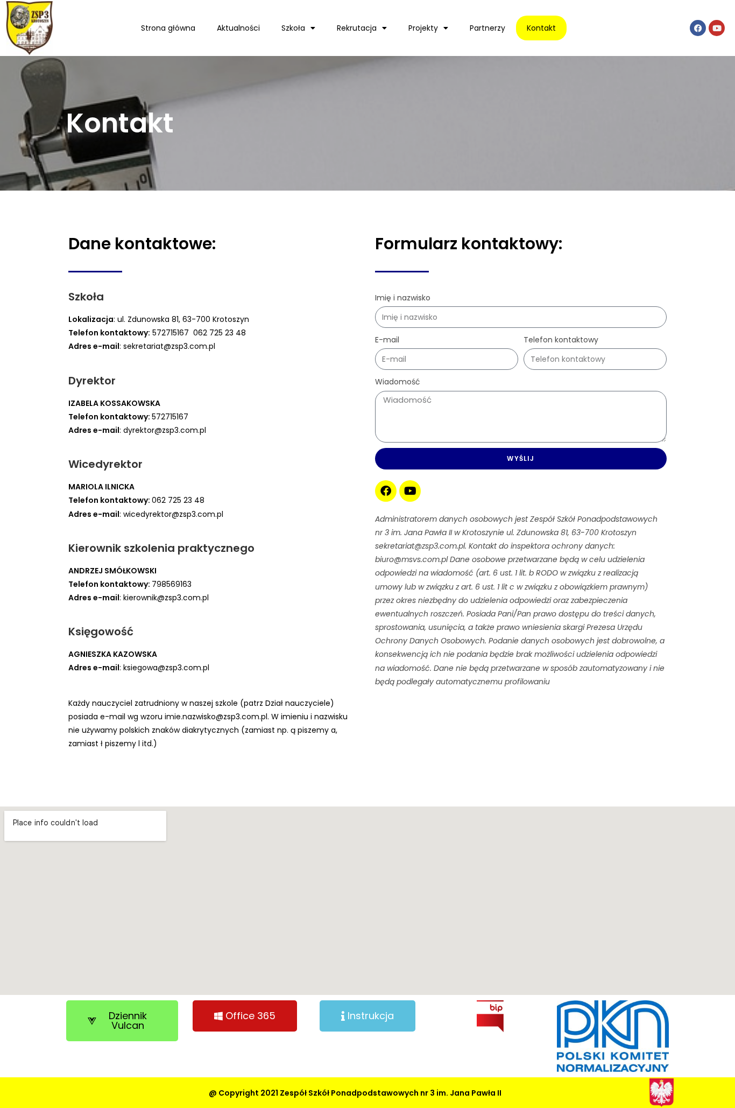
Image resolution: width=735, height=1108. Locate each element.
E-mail (387, 339)
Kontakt (541, 28)
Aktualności (238, 28)
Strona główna (168, 28)
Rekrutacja (357, 28)
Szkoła (293, 28)
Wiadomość (397, 381)
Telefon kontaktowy (561, 339)
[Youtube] (717, 28)
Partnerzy (487, 28)
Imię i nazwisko (402, 297)
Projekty (423, 28)
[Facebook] (698, 28)
